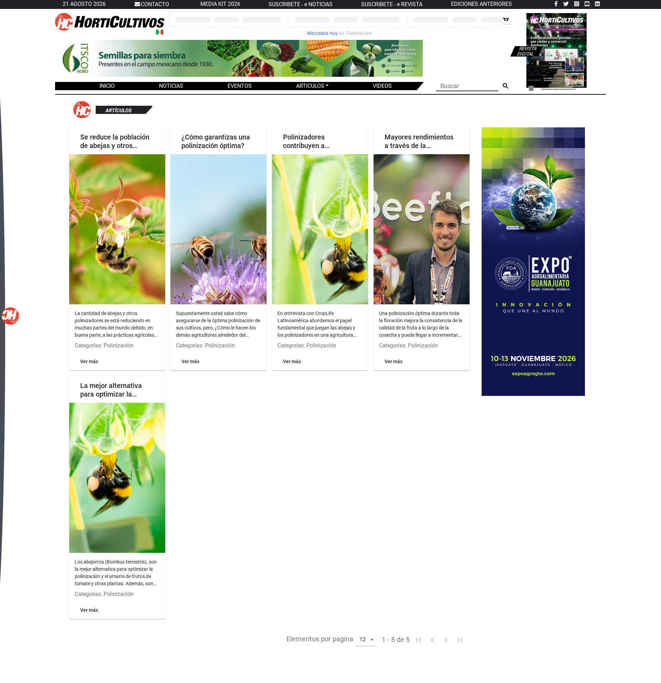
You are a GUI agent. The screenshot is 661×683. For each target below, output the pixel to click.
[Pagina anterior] (432, 640)
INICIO (107, 86)
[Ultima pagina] (460, 640)
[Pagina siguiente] (446, 640)
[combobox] (365, 639)
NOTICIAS (171, 86)
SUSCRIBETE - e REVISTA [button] (391, 4)
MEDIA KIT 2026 (220, 4)
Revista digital (527, 51)
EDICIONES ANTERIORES (481, 4)
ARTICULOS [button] (310, 86)
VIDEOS (382, 86)
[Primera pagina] (419, 640)
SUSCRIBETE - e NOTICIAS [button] (301, 4)
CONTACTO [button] (155, 4)
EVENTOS (240, 86)
